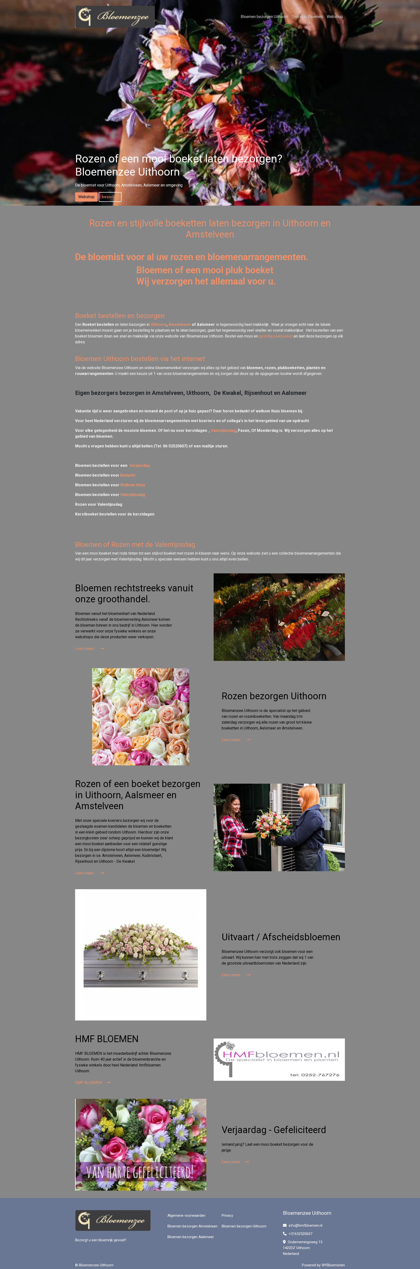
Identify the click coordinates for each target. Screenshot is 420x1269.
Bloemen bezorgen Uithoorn (264, 16)
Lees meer (231, 1162)
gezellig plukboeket (276, 336)
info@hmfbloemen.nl (305, 1225)
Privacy (227, 1215)
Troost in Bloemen (307, 16)
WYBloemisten (333, 1265)
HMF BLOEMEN (89, 1082)
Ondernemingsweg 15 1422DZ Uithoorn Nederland (302, 1248)
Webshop (335, 16)
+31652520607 (300, 1234)
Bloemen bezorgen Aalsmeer (190, 1237)
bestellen (110, 197)
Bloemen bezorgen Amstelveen (192, 1226)
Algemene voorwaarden (186, 1215)
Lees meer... (85, 648)
